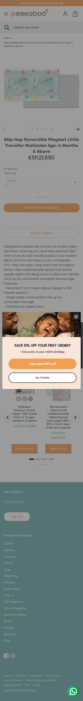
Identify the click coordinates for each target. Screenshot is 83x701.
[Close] (76, 316)
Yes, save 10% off (42, 364)
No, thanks (42, 378)
